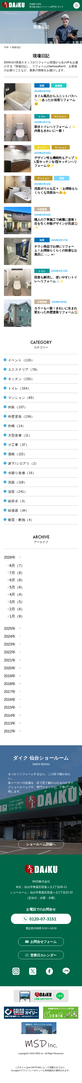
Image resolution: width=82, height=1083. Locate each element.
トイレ (41, 116)
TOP (6, 47)
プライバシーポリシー (32, 1070)
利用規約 (49, 1070)
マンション (60, 116)
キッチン (42, 147)
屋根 (59, 209)
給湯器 (58, 85)
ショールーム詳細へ (41, 844)
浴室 (42, 85)
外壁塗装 (42, 209)
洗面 (61, 178)
